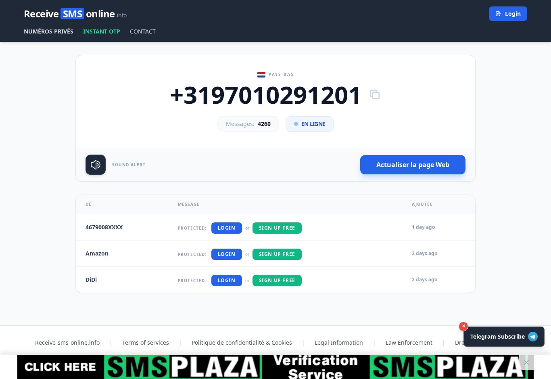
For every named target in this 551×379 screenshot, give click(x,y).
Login (513, 13)
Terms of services (145, 342)
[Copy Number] (374, 94)
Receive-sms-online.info (67, 342)
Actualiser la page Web (412, 164)
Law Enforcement (409, 342)
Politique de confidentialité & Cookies (242, 342)
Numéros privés (48, 31)
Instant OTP (101, 31)
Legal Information (339, 342)
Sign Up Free (277, 227)
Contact (143, 31)
